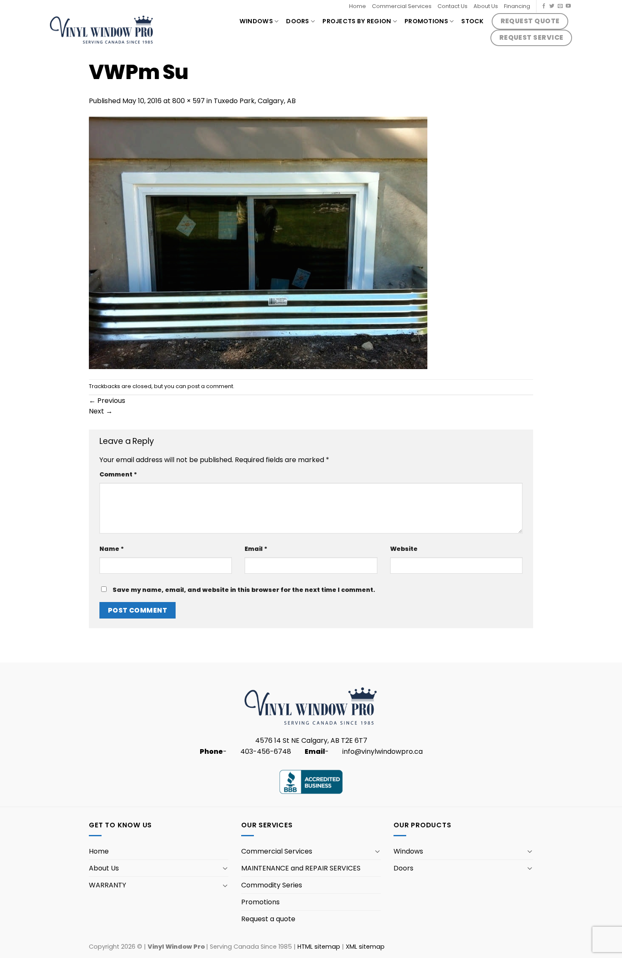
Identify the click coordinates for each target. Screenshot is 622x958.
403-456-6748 (265, 751)
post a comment (210, 386)
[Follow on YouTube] (568, 6)
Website (404, 549)
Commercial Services (402, 6)
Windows (256, 21)
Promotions (426, 21)
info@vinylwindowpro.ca (382, 751)
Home (357, 6)
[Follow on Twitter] (551, 6)
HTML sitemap (318, 946)
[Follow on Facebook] (543, 6)
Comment (118, 474)
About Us (485, 6)
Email (256, 549)
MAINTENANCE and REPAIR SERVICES (301, 868)
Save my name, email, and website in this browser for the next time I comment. (244, 590)
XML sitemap (365, 946)
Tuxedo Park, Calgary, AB (255, 101)
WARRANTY (107, 885)
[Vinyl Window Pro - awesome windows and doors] (101, 29)
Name (111, 549)
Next (101, 411)
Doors (297, 21)
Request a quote (268, 919)
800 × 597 (188, 101)
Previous (107, 400)
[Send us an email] (560, 6)
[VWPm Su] (258, 242)
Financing (517, 6)
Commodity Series (271, 885)
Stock (472, 21)
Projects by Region (356, 21)
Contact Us (453, 6)
